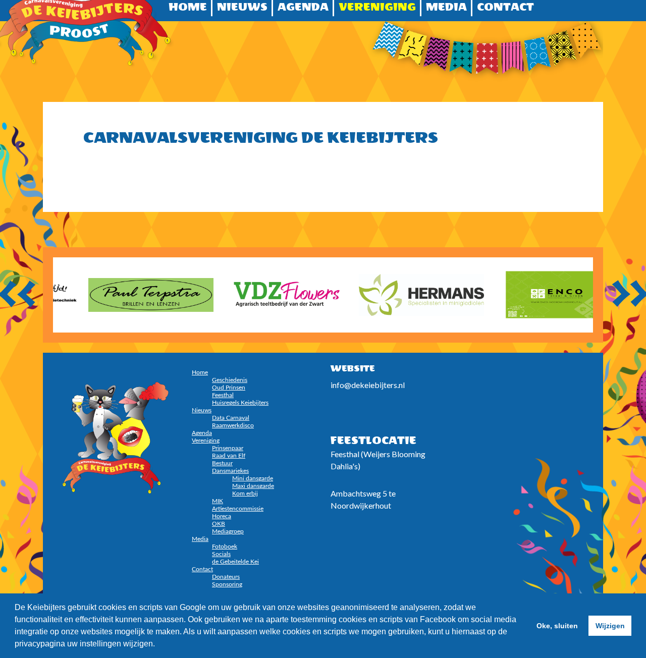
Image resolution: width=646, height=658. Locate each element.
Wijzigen (610, 626)
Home (188, 7)
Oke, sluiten (557, 626)
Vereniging (377, 7)
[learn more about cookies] (158, 644)
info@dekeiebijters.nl (368, 385)
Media (446, 7)
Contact (505, 7)
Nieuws (242, 7)
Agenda (303, 7)
